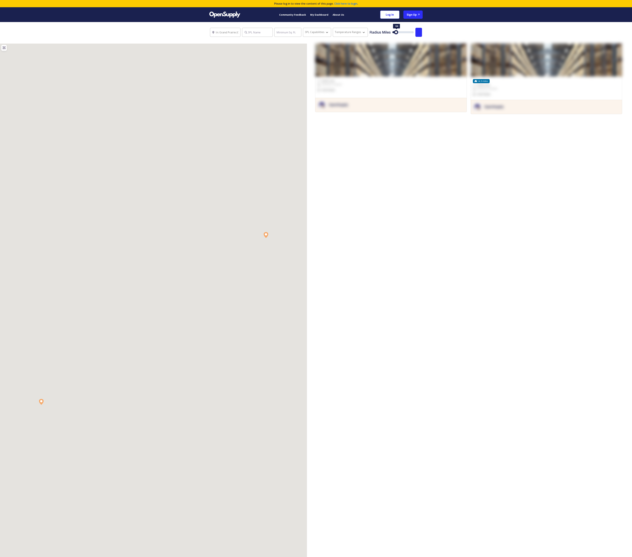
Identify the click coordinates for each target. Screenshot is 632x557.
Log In (390, 14)
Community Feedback (292, 14)
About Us (338, 14)
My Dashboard (319, 14)
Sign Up (412, 14)
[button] (41, 402)
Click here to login (345, 3)
